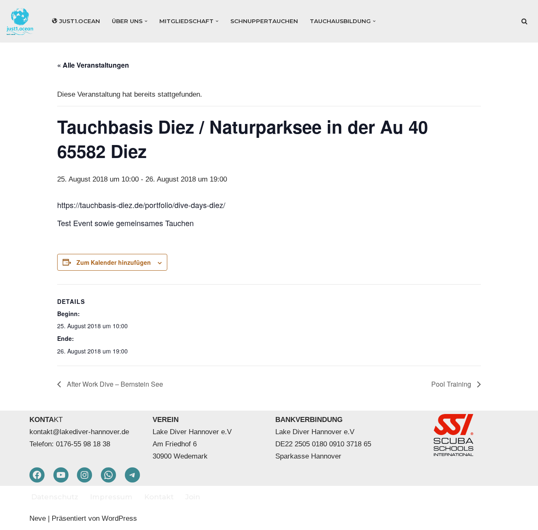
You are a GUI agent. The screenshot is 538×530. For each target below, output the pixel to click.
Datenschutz (54, 497)
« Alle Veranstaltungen (93, 65)
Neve (37, 518)
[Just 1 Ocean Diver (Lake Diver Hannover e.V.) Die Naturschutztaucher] (22, 21)
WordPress (119, 518)
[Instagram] (84, 475)
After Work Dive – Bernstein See (114, 384)
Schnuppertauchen (264, 21)
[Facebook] (37, 475)
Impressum (111, 497)
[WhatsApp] (108, 475)
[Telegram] (132, 475)
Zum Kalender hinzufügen (113, 262)
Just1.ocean (79, 21)
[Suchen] (524, 21)
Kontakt (159, 497)
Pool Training (452, 384)
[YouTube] (61, 475)
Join (192, 497)
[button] (146, 21)
